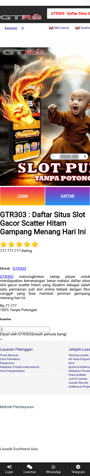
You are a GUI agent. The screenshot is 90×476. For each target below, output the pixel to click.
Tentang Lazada (79, 355)
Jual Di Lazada (78, 378)
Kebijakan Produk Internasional (19, 367)
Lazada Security (78, 382)
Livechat (30, 472)
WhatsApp (53, 472)
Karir (72, 363)
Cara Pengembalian (12, 371)
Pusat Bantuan (9, 355)
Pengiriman (7, 363)
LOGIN (22, 196)
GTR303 (19, 268)
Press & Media (77, 374)
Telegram (78, 472)
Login (9, 472)
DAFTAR (67, 196)
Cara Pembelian (10, 359)
